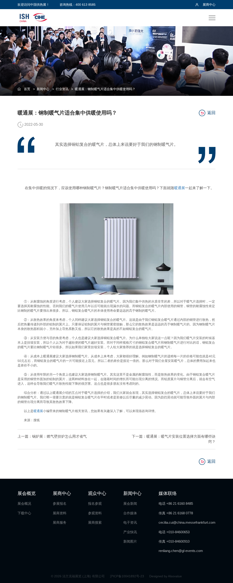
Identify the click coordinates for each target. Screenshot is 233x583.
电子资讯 (130, 522)
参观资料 (95, 513)
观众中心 (97, 493)
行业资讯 (62, 89)
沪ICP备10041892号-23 (127, 576)
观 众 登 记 (224, 261)
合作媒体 (130, 513)
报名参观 (95, 503)
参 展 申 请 (224, 242)
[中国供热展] (33, 17)
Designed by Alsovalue (165, 576)
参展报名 (59, 503)
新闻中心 (43, 89)
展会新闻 (130, 503)
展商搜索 (95, 522)
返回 (211, 112)
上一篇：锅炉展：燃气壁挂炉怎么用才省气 (52, 436)
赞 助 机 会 (224, 279)
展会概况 (24, 503)
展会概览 (27, 493)
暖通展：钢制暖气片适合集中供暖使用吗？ (105, 89)
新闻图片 (130, 541)
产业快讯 (130, 532)
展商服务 (59, 522)
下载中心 (24, 513)
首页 (27, 89)
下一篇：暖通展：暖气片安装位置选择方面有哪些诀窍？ (173, 439)
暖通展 (179, 188)
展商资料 (59, 513)
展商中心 (208, 4)
